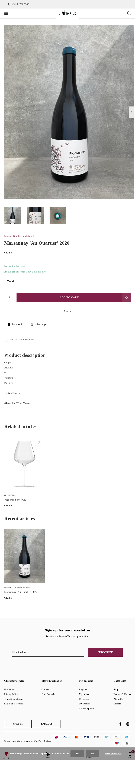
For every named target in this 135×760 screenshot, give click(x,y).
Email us (46, 723)
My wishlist (84, 703)
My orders (84, 694)
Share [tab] (67, 311)
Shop (116, 689)
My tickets (84, 699)
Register (83, 689)
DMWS (37, 741)
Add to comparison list (21, 339)
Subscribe (105, 652)
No (92, 753)
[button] (6, 13)
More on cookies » (113, 753)
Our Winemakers (49, 694)
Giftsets (117, 703)
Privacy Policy (11, 694)
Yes (77, 753)
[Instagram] (127, 724)
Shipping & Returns (13, 703)
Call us (18, 723)
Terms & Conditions (13, 699)
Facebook (17, 324)
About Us (118, 699)
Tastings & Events (122, 694)
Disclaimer (9, 689)
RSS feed (47, 741)
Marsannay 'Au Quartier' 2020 (20, 592)
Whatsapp (40, 324)
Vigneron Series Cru (15, 499)
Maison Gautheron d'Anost (19, 236)
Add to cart (69, 297)
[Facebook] (120, 724)
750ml (10, 281)
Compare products (88, 708)
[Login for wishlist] (126, 297)
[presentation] (131, 112)
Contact (45, 689)
